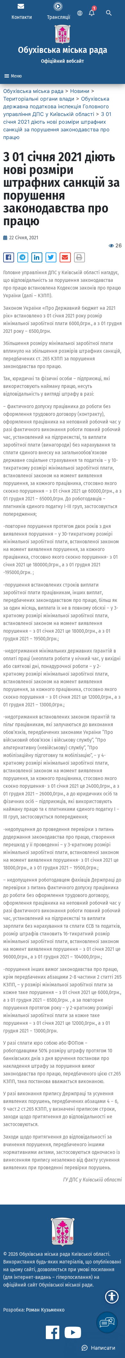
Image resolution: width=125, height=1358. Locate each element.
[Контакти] (21, 6)
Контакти (22, 17)
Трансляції (58, 17)
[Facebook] (52, 1332)
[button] (8, 257)
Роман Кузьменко (45, 1310)
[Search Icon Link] (109, 12)
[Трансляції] (58, 6)
